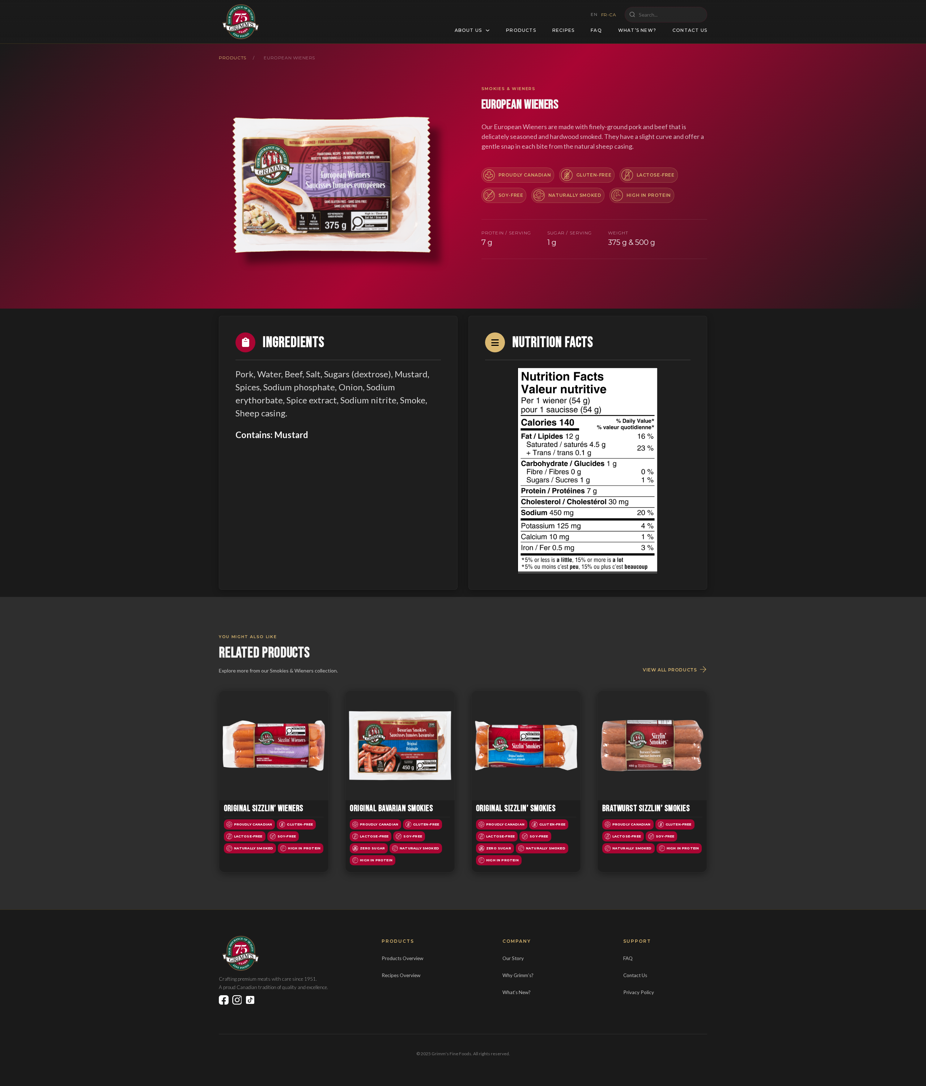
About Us (468, 30)
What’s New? (637, 30)
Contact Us (689, 30)
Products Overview (402, 958)
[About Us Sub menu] (487, 30)
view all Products (670, 670)
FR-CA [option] (608, 14)
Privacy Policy (638, 992)
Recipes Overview (401, 975)
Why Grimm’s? (518, 975)
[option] (609, 15)
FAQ (596, 30)
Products (521, 30)
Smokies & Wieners (508, 88)
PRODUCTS (232, 57)
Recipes (563, 30)
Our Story (513, 958)
